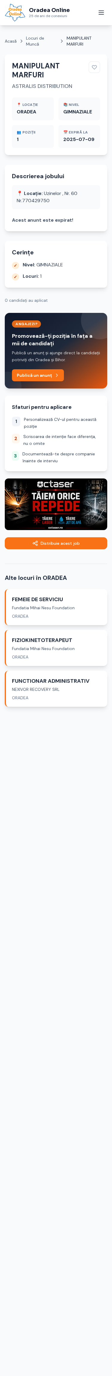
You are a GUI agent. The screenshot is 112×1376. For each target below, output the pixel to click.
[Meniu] (101, 13)
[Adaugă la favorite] (94, 67)
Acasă (11, 41)
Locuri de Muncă (35, 41)
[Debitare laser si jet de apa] (56, 504)
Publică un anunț (34, 375)
